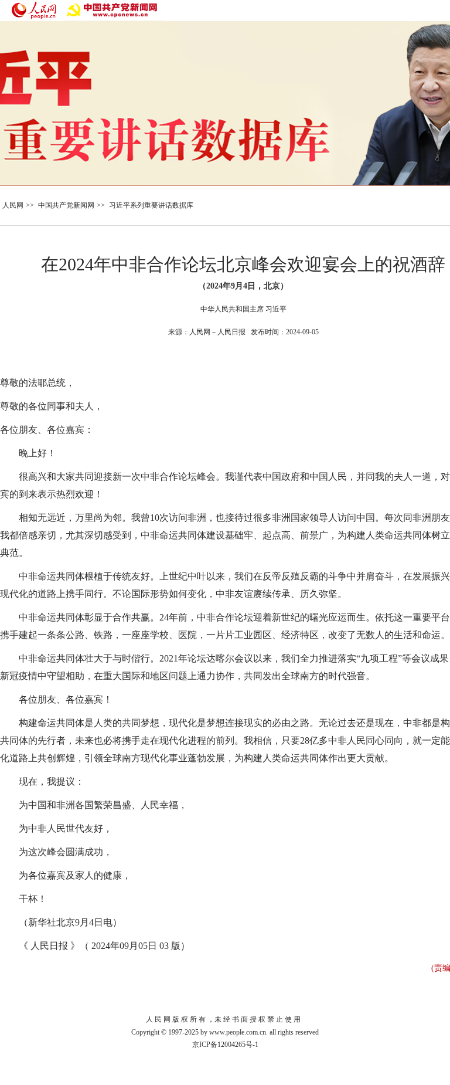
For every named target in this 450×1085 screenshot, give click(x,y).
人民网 (12, 205)
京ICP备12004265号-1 (225, 1044)
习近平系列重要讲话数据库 (151, 205)
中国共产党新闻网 (66, 205)
